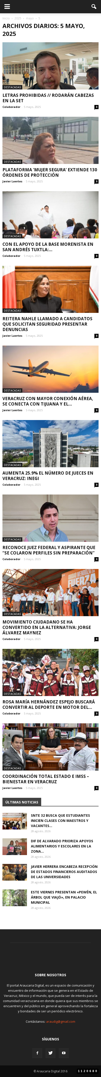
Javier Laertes (12, 181)
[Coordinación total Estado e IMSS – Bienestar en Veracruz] (50, 747)
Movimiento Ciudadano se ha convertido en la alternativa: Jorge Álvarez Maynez (46, 627)
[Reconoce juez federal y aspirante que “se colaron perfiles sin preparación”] (50, 518)
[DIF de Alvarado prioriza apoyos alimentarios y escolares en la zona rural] (14, 846)
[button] (94, 6)
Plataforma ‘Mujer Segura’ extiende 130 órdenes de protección (49, 172)
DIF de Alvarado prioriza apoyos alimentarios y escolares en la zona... (62, 846)
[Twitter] (50, 1053)
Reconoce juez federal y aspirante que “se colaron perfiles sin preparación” (48, 550)
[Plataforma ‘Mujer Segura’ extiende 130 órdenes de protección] (50, 140)
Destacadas (12, 87)
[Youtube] (64, 1053)
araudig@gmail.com (60, 1021)
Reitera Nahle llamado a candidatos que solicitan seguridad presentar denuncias (47, 324)
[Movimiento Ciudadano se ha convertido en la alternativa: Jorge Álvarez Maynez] (50, 592)
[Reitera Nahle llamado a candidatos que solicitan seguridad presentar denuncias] (50, 289)
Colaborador (11, 107)
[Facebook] (37, 1053)
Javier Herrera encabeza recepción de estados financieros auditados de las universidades (64, 871)
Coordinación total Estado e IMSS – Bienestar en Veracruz (45, 779)
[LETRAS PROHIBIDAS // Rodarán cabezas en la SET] (50, 65)
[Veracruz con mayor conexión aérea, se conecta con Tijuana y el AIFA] (50, 369)
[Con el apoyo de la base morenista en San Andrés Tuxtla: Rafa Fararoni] (50, 214)
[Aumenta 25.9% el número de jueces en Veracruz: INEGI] (50, 443)
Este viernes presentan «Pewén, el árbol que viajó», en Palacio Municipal (64, 897)
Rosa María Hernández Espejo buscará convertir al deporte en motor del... (48, 704)
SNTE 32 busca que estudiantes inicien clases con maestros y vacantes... (60, 820)
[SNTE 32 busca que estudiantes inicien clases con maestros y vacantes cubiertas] (14, 821)
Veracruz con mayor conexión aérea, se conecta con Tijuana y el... (47, 401)
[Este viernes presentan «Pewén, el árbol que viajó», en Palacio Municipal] (14, 897)
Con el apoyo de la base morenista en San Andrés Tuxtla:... (47, 246)
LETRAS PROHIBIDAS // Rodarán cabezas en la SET (48, 97)
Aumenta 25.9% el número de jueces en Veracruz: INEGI (47, 475)
